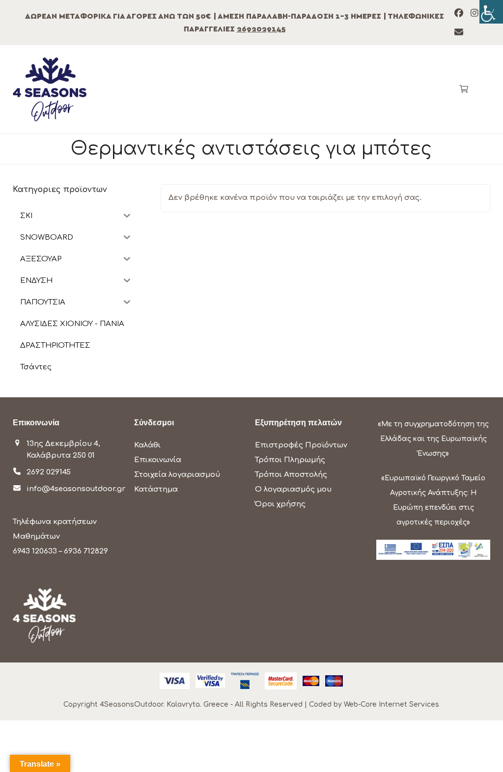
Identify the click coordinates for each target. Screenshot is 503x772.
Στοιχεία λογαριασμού (177, 474)
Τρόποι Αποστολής (291, 474)
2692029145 (261, 29)
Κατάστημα (156, 489)
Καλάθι (147, 445)
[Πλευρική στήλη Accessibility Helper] (491, 12)
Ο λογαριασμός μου (293, 489)
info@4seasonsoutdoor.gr (76, 489)
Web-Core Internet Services (391, 704)
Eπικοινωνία (157, 460)
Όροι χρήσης (280, 504)
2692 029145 (49, 472)
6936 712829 (86, 551)
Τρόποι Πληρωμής (290, 460)
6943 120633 (35, 551)
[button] (463, 89)
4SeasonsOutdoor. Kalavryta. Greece (164, 704)
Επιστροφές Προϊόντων (301, 445)
